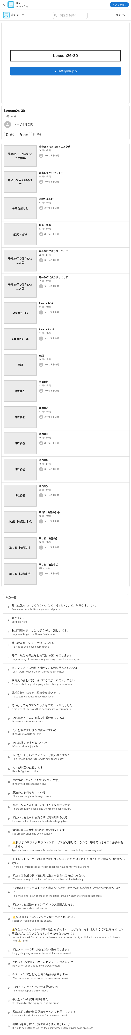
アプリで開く (119, 4)
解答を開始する (68, 71)
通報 (39, 134)
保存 (12, 134)
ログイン (121, 15)
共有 (26, 134)
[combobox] (72, 15)
